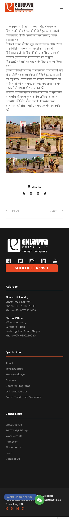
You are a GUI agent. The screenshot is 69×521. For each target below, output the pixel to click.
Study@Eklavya (15, 374)
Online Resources (16, 391)
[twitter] (18, 508)
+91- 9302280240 (25, 335)
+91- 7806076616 (24, 306)
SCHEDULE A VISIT (32, 268)
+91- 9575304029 (25, 310)
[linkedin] (12, 508)
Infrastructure (14, 369)
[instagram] (23, 508)
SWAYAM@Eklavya (17, 430)
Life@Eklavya (14, 425)
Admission (12, 442)
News (9, 453)
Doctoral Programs (18, 386)
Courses (11, 380)
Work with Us (14, 436)
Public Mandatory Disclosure (23, 397)
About (9, 363)
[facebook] (7, 508)
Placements (13, 447)
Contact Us (13, 459)
